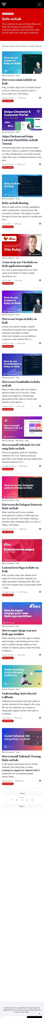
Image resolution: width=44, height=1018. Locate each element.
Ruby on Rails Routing (15, 203)
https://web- (8, 776)
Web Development (8, 75)
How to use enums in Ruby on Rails (19, 81)
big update (33, 459)
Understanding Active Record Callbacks (19, 695)
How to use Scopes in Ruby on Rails (19, 321)
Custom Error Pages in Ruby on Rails (20, 569)
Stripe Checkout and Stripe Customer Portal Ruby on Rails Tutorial (20, 140)
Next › (22, 806)
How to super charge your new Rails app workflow (19, 632)
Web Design (20, 440)
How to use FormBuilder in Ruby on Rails (21, 383)
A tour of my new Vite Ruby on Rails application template (19, 264)
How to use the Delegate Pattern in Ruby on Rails (22, 506)
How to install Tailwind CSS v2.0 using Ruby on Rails (21, 446)
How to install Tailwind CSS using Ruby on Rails (21, 758)
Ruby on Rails (8, 100)
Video (17, 75)
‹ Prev (22, 793)
